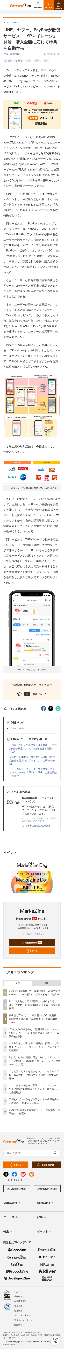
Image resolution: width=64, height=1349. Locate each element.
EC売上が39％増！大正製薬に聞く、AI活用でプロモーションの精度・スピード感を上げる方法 (34, 992)
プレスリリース (17, 728)
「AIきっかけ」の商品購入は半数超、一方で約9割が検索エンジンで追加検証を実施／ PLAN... (33, 748)
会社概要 (18, 1310)
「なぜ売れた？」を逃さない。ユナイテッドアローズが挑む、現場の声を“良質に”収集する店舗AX (34, 1075)
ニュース (8, 1217)
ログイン (34, 950)
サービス (8, 61)
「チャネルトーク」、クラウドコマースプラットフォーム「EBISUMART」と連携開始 (33, 770)
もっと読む (13, 776)
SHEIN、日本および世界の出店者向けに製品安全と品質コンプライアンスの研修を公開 (32, 760)
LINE (46, 61)
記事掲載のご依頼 (47, 1188)
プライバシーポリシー (24, 1319)
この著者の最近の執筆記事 (36, 825)
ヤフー (37, 61)
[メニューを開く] (5, 5)
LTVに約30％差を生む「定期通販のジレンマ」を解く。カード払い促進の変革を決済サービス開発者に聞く (34, 1032)
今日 (18, 983)
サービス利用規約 (22, 1315)
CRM (28, 61)
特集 (6, 1231)
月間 (46, 983)
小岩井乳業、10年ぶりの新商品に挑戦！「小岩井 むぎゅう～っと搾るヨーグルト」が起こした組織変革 (34, 1046)
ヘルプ (17, 1291)
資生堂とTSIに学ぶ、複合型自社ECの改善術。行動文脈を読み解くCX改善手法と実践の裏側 (34, 1016)
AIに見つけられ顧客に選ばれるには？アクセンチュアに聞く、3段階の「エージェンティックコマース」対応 (34, 1061)
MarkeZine (10, 1203)
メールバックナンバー (34, 934)
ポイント (19, 61)
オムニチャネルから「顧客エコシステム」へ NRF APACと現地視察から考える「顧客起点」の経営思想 (34, 1089)
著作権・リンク (21, 1296)
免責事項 (18, 1305)
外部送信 (18, 1324)
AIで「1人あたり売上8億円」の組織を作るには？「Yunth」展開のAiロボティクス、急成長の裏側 (34, 1004)
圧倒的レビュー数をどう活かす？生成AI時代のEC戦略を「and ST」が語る (34, 1101)
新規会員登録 (33, 942)
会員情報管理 (20, 1301)
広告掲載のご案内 (16, 1188)
